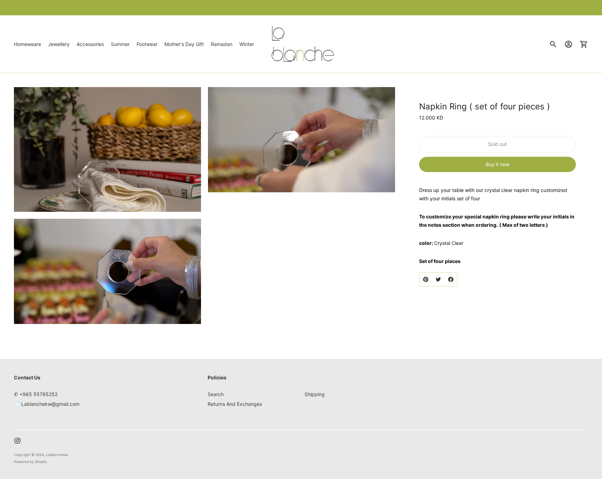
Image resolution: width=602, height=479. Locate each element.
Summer (120, 44)
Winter (246, 44)
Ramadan (221, 44)
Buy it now (497, 164)
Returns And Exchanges (235, 404)
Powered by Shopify (30, 461)
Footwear (147, 44)
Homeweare (27, 44)
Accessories (90, 44)
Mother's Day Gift (184, 44)
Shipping (314, 394)
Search (216, 394)
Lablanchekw (57, 455)
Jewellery (59, 44)
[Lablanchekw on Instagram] (17, 440)
